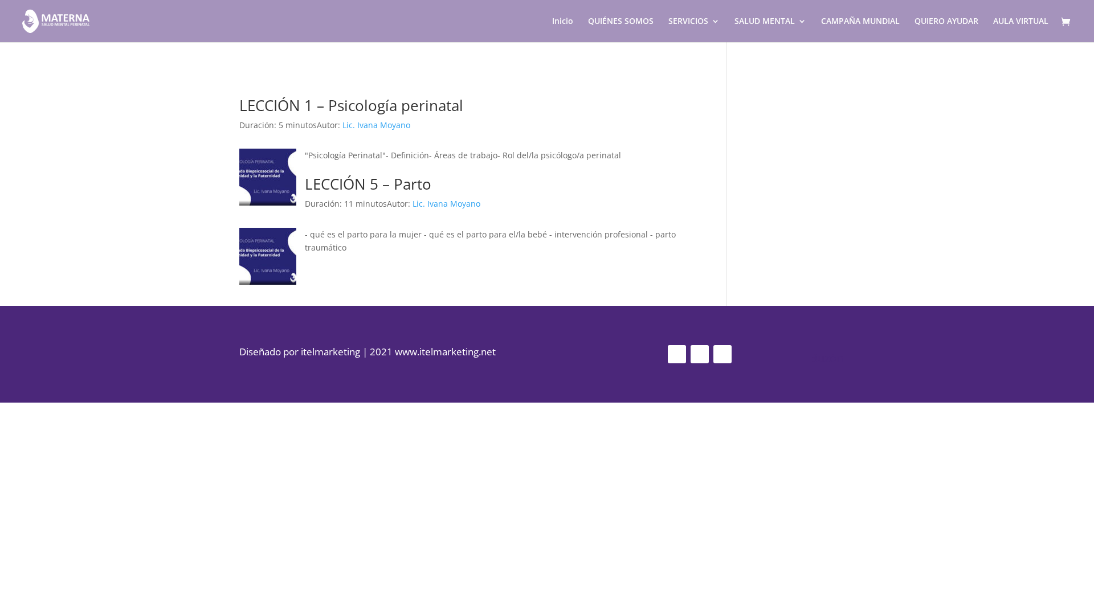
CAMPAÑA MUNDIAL (860, 21)
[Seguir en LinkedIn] (722, 354)
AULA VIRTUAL (1020, 21)
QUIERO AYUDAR (946, 21)
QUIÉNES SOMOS (621, 21)
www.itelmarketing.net (445, 351)
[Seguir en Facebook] (700, 354)
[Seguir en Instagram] (677, 354)
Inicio (562, 21)
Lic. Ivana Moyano (376, 125)
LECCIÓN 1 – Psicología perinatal (351, 105)
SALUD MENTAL (764, 21)
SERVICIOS (688, 21)
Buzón (826, 358)
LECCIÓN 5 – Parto (368, 184)
